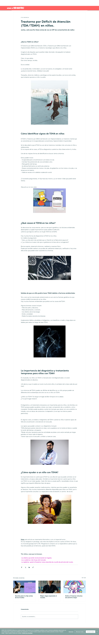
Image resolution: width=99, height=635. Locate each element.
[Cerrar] (97, 631)
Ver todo (84, 577)
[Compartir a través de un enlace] (33, 567)
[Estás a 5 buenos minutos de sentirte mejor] (74, 587)
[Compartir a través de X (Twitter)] (25, 567)
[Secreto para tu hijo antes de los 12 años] (24, 587)
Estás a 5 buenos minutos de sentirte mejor (73, 596)
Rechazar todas (80, 631)
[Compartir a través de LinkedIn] (29, 567)
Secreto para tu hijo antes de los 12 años (24, 596)
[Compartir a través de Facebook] (21, 567)
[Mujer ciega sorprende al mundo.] (49, 587)
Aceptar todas (90, 631)
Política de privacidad (27, 633)
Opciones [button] (71, 631)
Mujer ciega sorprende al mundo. (48, 596)
